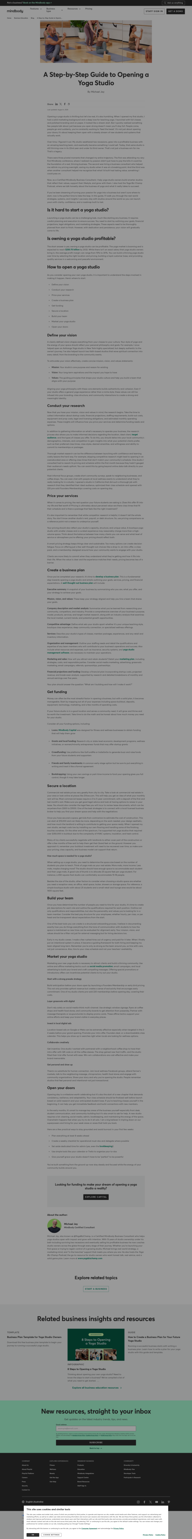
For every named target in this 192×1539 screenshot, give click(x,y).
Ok (33, 1535)
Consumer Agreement (89, 1528)
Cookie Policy (160, 1535)
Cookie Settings (51, 1535)
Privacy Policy (118, 1528)
